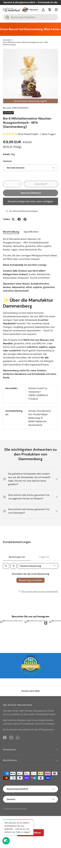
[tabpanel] (30, 265)
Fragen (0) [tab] (44, 557)
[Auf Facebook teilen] (19, 219)
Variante (7, 161)
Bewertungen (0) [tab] (17, 557)
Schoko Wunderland (18, 809)
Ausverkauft (41, 184)
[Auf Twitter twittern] (13, 219)
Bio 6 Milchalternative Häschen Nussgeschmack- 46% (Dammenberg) (25, 43)
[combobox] (30, 17)
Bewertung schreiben (30, 580)
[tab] (11, 231)
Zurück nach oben (30, 691)
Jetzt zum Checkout (30, 193)
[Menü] (56, 9)
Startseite (7, 40)
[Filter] (13, 566)
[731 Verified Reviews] (30, 676)
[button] (49, 9)
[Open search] (6, 566)
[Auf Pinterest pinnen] (25, 219)
